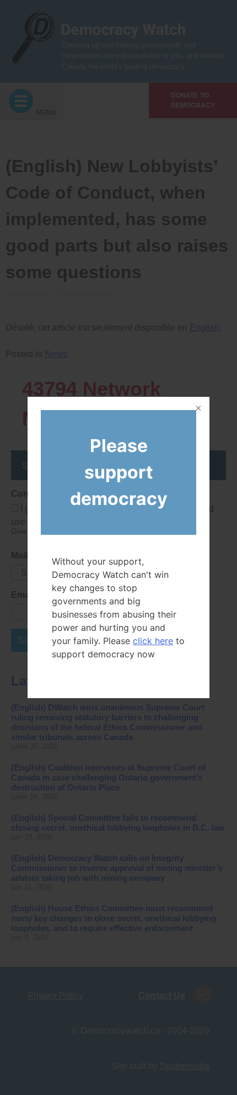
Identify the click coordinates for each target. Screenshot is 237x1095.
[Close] (197, 409)
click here (153, 640)
